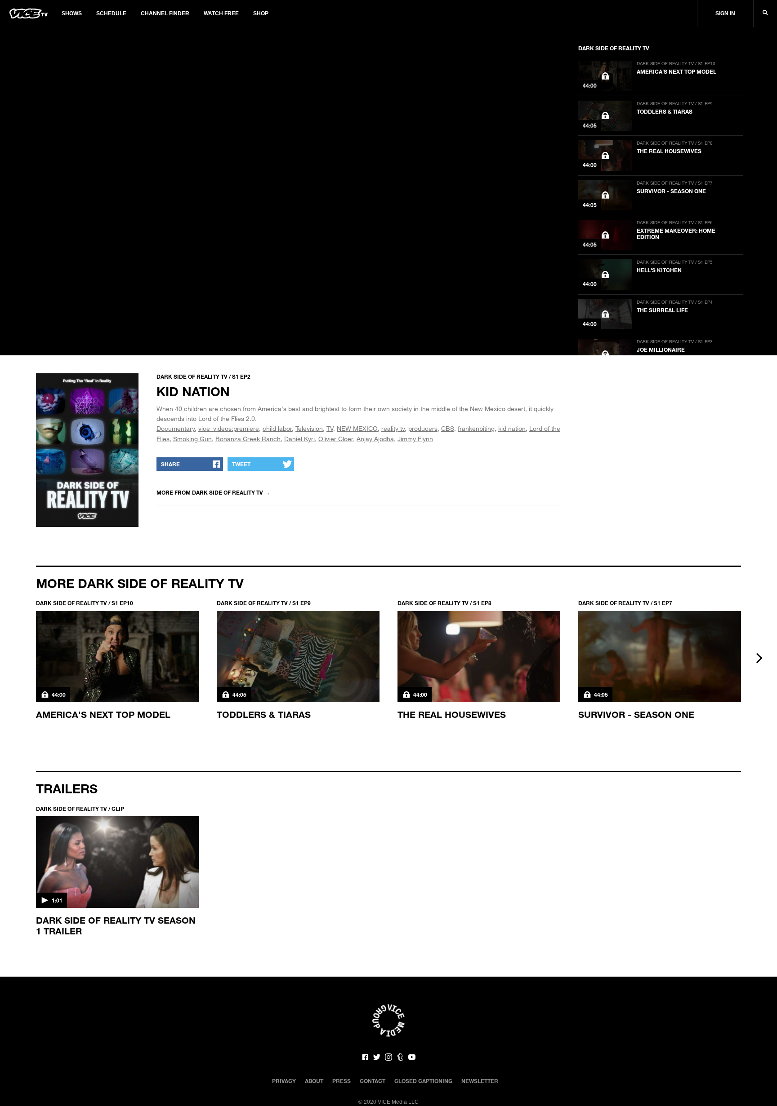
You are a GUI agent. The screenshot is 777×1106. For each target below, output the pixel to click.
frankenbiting (476, 428)
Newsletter (479, 1080)
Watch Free (221, 13)
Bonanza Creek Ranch (248, 438)
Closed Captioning (423, 1080)
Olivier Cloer (335, 438)
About (314, 1080)
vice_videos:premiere (228, 428)
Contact (372, 1080)
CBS (447, 428)
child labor (277, 428)
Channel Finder (165, 13)
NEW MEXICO (357, 428)
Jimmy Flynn (415, 438)
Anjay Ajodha (375, 438)
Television (309, 428)
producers (423, 428)
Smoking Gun (192, 438)
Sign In (725, 13)
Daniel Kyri (299, 438)
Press (341, 1080)
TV (329, 428)
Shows (72, 13)
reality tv (393, 428)
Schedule (111, 13)
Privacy (284, 1080)
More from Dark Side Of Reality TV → (213, 492)
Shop (260, 13)
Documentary (175, 428)
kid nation (512, 428)
